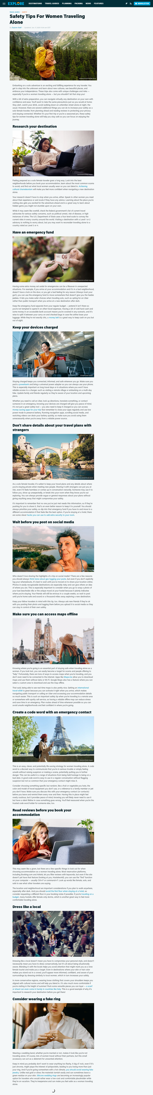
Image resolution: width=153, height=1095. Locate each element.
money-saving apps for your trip (27, 409)
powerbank (24, 384)
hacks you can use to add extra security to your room (50, 515)
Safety (24, 12)
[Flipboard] (127, 3)
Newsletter (143, 3)
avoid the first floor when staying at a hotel (65, 891)
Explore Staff (16, 27)
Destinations (35, 3)
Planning (67, 3)
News (88, 3)
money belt (54, 317)
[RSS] (131, 3)
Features (98, 3)
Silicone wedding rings (47, 1075)
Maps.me (68, 677)
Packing (79, 3)
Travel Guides (52, 3)
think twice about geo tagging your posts (48, 579)
